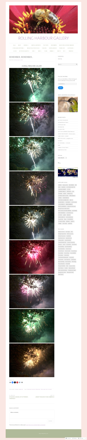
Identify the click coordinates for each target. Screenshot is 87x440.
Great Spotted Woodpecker (63, 257)
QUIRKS (64, 215)
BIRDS (39, 51)
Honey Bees (71, 257)
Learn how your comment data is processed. (35, 424)
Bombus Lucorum (70, 233)
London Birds (73, 259)
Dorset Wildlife (73, 253)
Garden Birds (66, 255)
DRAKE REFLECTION (62, 149)
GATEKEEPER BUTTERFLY (63, 122)
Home (14, 45)
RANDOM (71, 51)
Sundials (66, 268)
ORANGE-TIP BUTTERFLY (63, 147)
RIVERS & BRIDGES (53, 48)
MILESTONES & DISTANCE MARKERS (66, 45)
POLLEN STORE (61, 129)
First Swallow (60, 255)
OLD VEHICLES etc (69, 212)
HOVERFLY (60, 140)
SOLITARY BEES (70, 219)
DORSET (64, 193)
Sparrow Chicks (72, 265)
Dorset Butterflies (61, 248)
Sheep (65, 219)
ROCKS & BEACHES (69, 217)
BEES (33, 51)
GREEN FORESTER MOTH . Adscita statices (67, 133)
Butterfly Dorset (69, 238)
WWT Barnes (60, 274)
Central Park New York (62, 242)
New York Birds (68, 261)
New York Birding (61, 261)
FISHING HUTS (62, 48)
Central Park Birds (68, 240)
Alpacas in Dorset (61, 231)
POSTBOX (60, 215)
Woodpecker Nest (70, 272)
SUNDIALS (26, 45)
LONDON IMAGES (61, 204)
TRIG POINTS (45, 45)
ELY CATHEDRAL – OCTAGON (64, 143)
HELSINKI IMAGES (66, 197)
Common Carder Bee (71, 242)
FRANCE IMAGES (72, 195)
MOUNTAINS (74, 210)
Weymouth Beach (72, 268)
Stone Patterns (61, 268)
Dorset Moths (60, 253)
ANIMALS (52, 51)
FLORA (45, 51)
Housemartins (60, 259)
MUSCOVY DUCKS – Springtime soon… (65, 138)
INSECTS (59, 51)
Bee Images (68, 231)
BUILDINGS (63, 187)
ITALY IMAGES (67, 202)
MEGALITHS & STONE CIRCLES (33, 48)
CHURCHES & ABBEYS (62, 189)
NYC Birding (74, 261)
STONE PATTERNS (61, 221)
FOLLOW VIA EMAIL (63, 76)
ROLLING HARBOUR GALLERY (43, 38)
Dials (73, 191)
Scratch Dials (60, 219)
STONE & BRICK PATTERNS (18, 48)
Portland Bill (68, 263)
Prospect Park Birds (61, 265)
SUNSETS (72, 221)
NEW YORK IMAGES (61, 212)
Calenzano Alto (61, 240)
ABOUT (19, 45)
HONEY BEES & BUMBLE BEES (63, 200)
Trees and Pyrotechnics (46, 389)
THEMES (59, 223)
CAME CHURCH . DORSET (63, 136)
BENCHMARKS (54, 45)
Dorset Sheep (66, 253)
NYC (64, 51)
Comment (50, 420)
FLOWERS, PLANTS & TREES (63, 195)
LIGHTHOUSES (70, 48)
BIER (76, 185)
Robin (67, 265)
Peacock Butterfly (61, 263)
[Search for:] (68, 64)
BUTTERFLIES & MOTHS (24, 51)
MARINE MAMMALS (69, 204)
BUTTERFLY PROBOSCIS (63, 120)
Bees (72, 231)
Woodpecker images (72, 270)
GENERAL (17, 389)
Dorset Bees (68, 244)
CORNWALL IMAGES (62, 191)
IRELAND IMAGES (61, 202)
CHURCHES (44, 48)
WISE (59, 145)
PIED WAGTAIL (61, 127)
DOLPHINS (60, 193)
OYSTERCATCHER (61, 124)
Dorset (64, 244)
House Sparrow (67, 259)
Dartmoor (60, 244)
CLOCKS (15, 51)
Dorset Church (68, 248)
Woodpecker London (62, 272)
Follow (60, 87)
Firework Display (31, 389)
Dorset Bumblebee (68, 246)
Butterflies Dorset (61, 238)
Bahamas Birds (65, 185)
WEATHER (70, 223)
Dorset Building (61, 246)
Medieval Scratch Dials (71, 206)
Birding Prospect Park (62, 233)
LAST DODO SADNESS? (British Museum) (66, 131)
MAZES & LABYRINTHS (36, 45)
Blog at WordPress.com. (43, 433)
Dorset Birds (74, 244)
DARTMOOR (69, 191)
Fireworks (37, 389)
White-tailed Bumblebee (62, 270)
